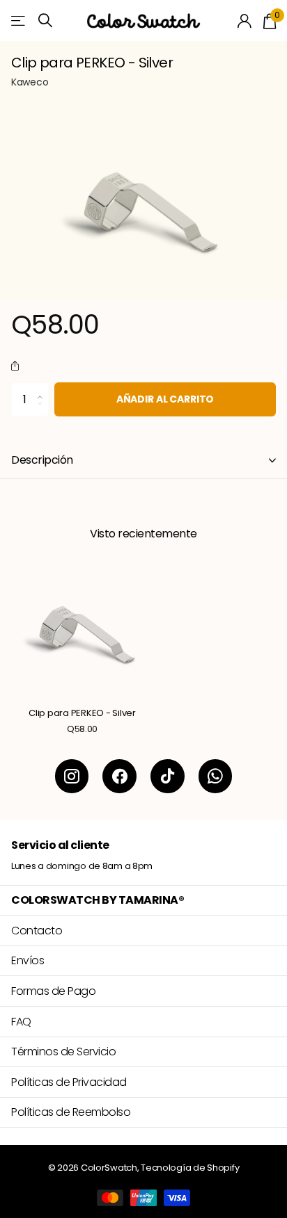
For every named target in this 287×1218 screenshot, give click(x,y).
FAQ (21, 1022)
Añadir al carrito (165, 399)
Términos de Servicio (63, 1051)
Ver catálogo (19, 20)
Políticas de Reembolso (70, 1112)
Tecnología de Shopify (190, 1167)
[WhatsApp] (216, 776)
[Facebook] (119, 776)
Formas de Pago (53, 991)
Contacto (36, 931)
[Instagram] (72, 776)
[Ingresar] (245, 21)
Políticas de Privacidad (69, 1082)
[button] (17, 366)
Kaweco (29, 82)
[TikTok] (167, 776)
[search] (45, 20)
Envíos (27, 960)
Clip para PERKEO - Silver (82, 713)
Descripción (42, 460)
